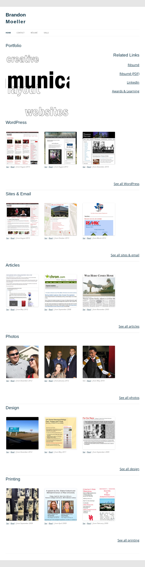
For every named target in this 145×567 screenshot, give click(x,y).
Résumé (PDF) (129, 73)
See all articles (129, 326)
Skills (46, 33)
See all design (129, 469)
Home (8, 33)
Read (12, 167)
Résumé (34, 33)
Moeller (16, 21)
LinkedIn (133, 82)
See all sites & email (125, 255)
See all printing (128, 540)
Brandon (16, 14)
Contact (20, 33)
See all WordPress (126, 184)
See (7, 167)
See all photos (129, 397)
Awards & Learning (125, 91)
